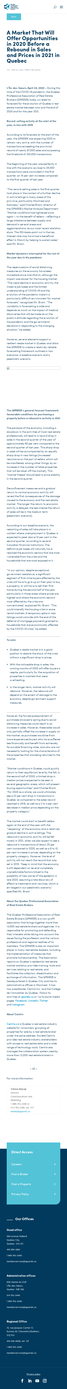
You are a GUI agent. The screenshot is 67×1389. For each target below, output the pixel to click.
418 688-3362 (13, 1249)
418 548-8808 (13, 1340)
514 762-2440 (14, 1295)
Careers (16, 1164)
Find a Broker (19, 1174)
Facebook (21, 1000)
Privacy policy (33, 1374)
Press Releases (33, 70)
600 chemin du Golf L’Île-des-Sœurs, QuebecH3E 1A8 (16, 1285)
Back (13, 16)
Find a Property (21, 1184)
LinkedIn (33, 1000)
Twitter (44, 1000)
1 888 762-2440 (14, 1255)
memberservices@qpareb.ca (21, 1261)
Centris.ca (13, 1024)
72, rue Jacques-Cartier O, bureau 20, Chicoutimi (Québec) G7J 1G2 (23, 1331)
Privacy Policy (20, 1194)
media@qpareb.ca (20, 1111)
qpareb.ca (27, 996)
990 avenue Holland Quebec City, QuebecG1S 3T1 (17, 1240)
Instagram (18, 1004)
